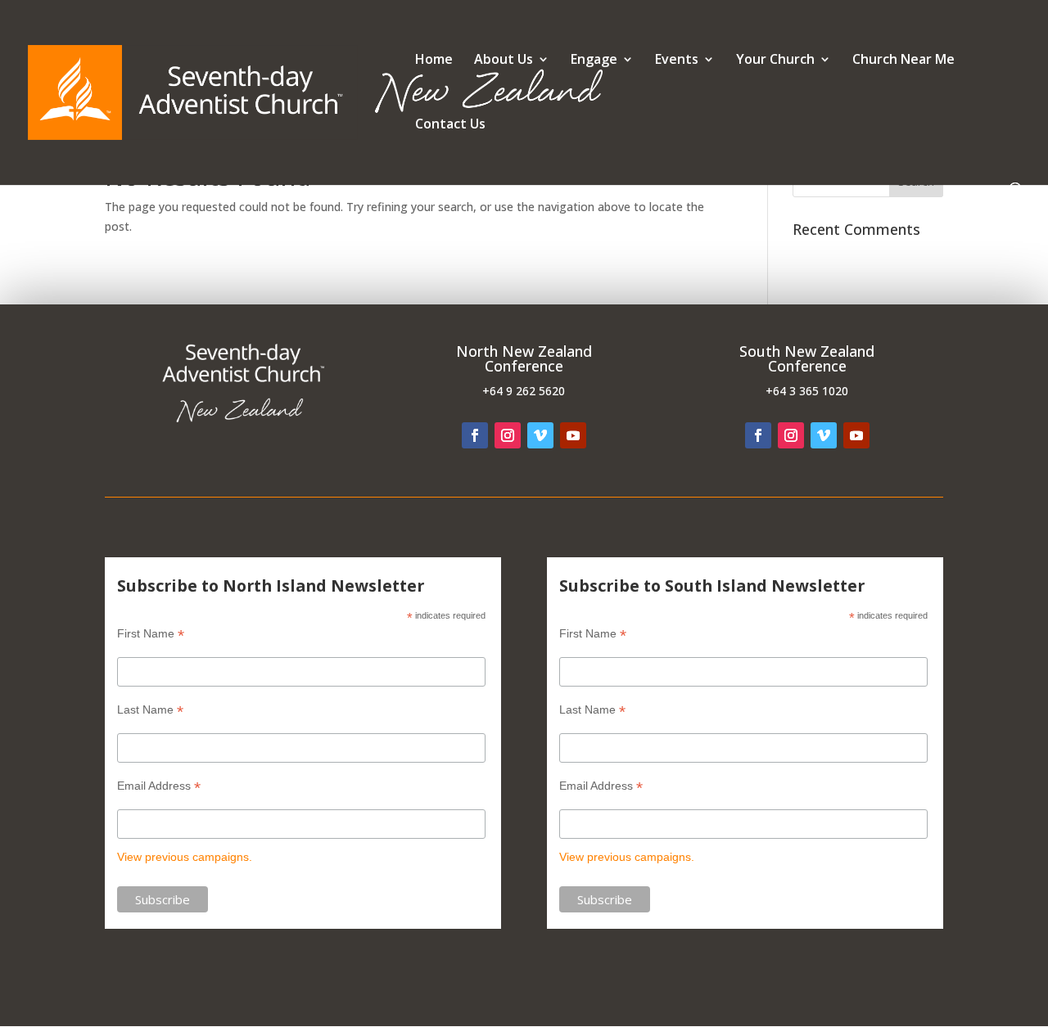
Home (434, 60)
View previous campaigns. (184, 856)
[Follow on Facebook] (475, 435)
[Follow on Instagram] (508, 435)
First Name (150, 634)
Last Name (150, 710)
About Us (503, 60)
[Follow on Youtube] (573, 435)
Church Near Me (903, 60)
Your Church (775, 60)
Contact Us (450, 125)
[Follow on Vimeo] (540, 435)
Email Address (159, 786)
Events (676, 60)
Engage (594, 60)
